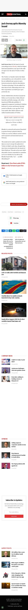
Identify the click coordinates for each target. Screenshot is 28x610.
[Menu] (3, 14)
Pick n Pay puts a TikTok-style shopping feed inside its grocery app (19, 575)
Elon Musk (10, 212)
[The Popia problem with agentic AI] (6, 466)
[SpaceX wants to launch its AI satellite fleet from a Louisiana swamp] (6, 586)
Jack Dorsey (18, 212)
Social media (12, 18)
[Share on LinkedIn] (6, 40)
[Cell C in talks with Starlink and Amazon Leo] (14, 263)
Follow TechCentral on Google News (14, 176)
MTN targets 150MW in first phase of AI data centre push (18, 564)
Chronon (19, 600)
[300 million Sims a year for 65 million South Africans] (6, 554)
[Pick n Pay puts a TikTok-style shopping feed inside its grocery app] (6, 575)
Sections (7, 18)
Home (3, 18)
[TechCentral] (14, 14)
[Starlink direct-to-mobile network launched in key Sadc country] (14, 287)
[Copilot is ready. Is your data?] (6, 362)
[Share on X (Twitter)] (3, 40)
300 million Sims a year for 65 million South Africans (18, 554)
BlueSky (4, 212)
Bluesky (15, 66)
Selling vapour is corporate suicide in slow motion (19, 444)
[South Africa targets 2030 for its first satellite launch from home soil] (14, 310)
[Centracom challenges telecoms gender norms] (6, 370)
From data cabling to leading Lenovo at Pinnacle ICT (17, 379)
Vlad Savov (5, 36)
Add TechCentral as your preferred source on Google (15, 182)
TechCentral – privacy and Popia (15, 606)
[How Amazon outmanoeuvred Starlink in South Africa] (6, 455)
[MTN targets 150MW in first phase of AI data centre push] (6, 565)
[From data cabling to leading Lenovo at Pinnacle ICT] (6, 379)
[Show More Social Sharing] (9, 40)
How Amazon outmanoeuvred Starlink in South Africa (18, 455)
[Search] (25, 14)
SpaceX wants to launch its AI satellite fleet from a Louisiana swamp (19, 585)
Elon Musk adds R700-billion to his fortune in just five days (13, 165)
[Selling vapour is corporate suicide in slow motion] (6, 445)
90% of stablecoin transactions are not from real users (20, 241)
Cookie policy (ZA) (14, 604)
